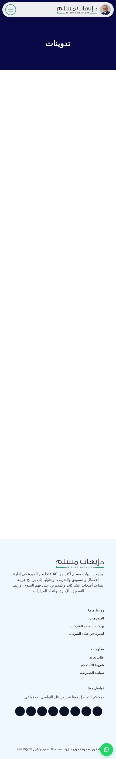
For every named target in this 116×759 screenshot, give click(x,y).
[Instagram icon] (42, 711)
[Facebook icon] (86, 711)
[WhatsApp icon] (97, 711)
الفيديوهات (97, 618)
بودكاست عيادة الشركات (87, 626)
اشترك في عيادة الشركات (86, 634)
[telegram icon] (20, 711)
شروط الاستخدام (92, 665)
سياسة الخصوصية (92, 673)
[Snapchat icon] (31, 711)
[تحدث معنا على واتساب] (106, 749)
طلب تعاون (96, 657)
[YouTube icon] (64, 711)
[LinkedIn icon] (53, 711)
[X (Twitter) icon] (75, 711)
